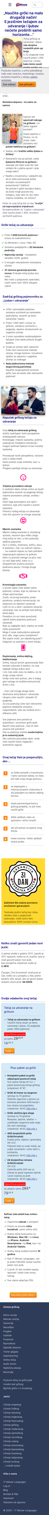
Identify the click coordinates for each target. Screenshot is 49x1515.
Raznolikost (9, 1343)
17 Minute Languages (14, 1482)
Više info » (31, 1108)
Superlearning (10, 1355)
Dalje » (9, 1050)
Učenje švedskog (12, 1453)
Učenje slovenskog (13, 1445)
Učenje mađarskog (13, 1429)
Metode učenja (11, 1319)
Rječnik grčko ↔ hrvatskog (17, 1388)
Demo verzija (10, 1315)
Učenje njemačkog (13, 1433)
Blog (5, 1490)
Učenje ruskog (10, 1441)
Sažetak (7, 1335)
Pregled (7, 1331)
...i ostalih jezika (11, 1465)
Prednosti (8, 1339)
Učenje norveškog (12, 1437)
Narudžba (8, 1327)
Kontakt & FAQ (10, 1494)
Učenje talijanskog (13, 1457)
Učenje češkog (11, 1408)
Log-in (6, 1486)
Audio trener (9, 1363)
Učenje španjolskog (13, 1449)
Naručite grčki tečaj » (23, 1295)
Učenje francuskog (13, 1420)
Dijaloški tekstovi (12, 1347)
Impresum (8, 1498)
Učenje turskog (11, 1461)
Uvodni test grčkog (13, 1384)
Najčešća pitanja (12, 1367)
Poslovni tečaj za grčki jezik (17, 1380)
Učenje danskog (11, 1412)
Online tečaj (9, 1359)
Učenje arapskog (12, 1404)
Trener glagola (10, 1351)
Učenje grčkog (11, 1425)
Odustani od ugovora (14, 1502)
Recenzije (8, 1372)
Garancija (8, 1323)
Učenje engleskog (12, 1416)
